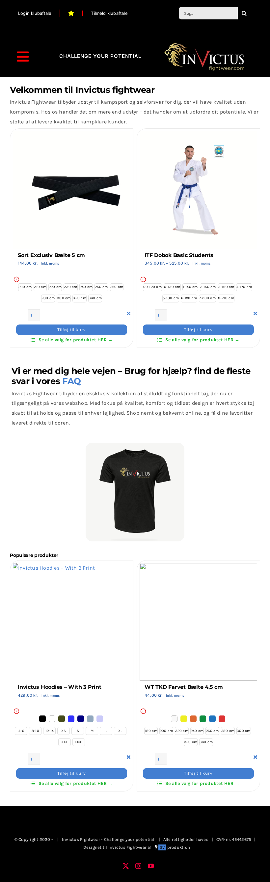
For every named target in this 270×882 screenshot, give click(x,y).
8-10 (35, 731)
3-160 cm (226, 287)
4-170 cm (244, 287)
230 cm (70, 287)
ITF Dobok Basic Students (179, 255)
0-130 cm (172, 287)
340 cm (95, 298)
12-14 (49, 731)
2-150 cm (208, 287)
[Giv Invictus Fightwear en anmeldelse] (71, 13)
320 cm (79, 298)
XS (63, 731)
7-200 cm (207, 298)
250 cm (101, 287)
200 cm (25, 287)
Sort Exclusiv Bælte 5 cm (51, 255)
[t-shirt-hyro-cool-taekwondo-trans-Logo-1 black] (135, 445)
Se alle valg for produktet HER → (76, 340)
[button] (43, 718)
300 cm (63, 298)
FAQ (71, 381)
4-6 (21, 731)
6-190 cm (189, 298)
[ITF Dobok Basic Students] (198, 136)
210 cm (40, 287)
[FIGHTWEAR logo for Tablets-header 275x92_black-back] (204, 44)
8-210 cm (226, 298)
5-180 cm (171, 298)
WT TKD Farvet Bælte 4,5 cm (184, 687)
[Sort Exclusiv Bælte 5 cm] (71, 136)
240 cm (86, 287)
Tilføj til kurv (71, 329)
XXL (64, 742)
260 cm (116, 287)
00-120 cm (152, 287)
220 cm (55, 287)
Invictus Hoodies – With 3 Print (59, 687)
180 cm (151, 731)
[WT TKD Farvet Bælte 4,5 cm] (198, 568)
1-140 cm (190, 287)
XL (120, 731)
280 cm (48, 298)
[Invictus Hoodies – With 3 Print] (54, 568)
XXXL (78, 742)
